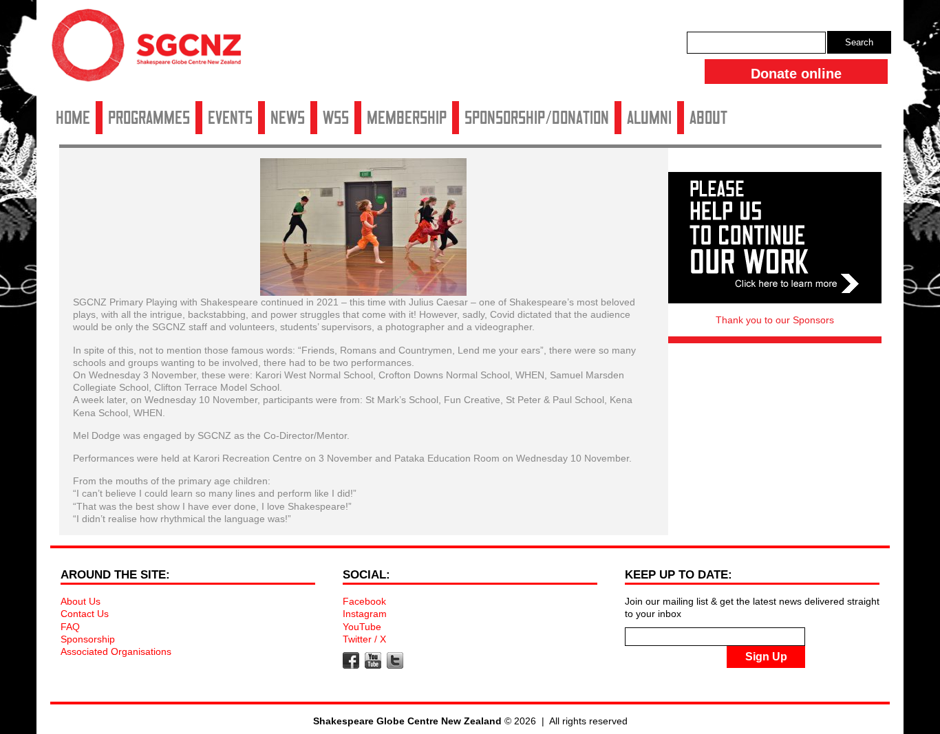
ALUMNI (649, 117)
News (287, 117)
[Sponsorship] (775, 237)
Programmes (149, 117)
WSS (336, 117)
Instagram (365, 613)
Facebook (364, 601)
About (708, 117)
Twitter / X (364, 639)
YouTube (362, 626)
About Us (80, 601)
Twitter (395, 660)
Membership (407, 117)
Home (73, 117)
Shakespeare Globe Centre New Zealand (153, 50)
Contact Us (85, 613)
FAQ (70, 626)
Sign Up (766, 656)
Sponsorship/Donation (536, 117)
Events (230, 117)
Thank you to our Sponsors (775, 319)
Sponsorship (88, 639)
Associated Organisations (116, 651)
